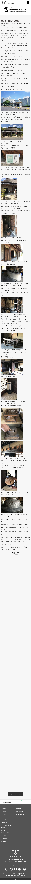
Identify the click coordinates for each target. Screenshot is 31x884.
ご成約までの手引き (6, 832)
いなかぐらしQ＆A (7, 835)
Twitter (24, 869)
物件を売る (18, 808)
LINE (6, 869)
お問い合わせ (4, 841)
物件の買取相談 (19, 811)
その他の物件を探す (15, 794)
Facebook (15, 869)
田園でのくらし (7, 819)
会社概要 (3, 827)
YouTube (11, 869)
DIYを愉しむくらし (7, 825)
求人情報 (3, 830)
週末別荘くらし (7, 822)
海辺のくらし (6, 811)
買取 (21, 874)
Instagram (19, 869)
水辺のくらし (6, 817)
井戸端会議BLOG (20, 814)
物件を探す (3, 808)
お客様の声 (6, 838)
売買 (18, 874)
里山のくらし (6, 814)
